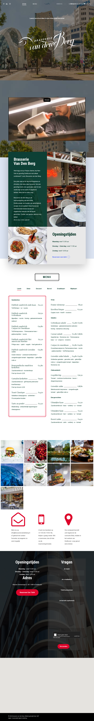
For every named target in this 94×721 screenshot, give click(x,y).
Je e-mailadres (67, 579)
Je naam (67, 569)
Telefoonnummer (67, 590)
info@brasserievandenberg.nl (20, 533)
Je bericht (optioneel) (66, 600)
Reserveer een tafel (59, 257)
